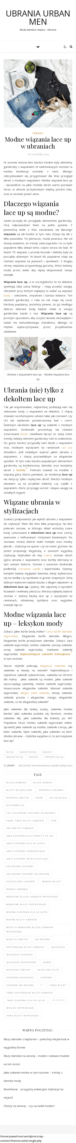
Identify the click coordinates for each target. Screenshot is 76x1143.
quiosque (58, 947)
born (39, 797)
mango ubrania (17, 889)
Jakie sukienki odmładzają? (26, 851)
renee (47, 962)
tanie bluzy (57, 985)
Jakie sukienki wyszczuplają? (27, 858)
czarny (48, 555)
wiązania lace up (14, 756)
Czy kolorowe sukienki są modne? (31, 813)
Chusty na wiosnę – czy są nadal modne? (29, 1106)
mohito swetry (17, 939)
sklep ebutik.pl (48, 969)
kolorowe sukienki (20, 866)
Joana (11, 765)
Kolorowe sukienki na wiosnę (27, 874)
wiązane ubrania (28, 751)
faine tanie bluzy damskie (25, 820)
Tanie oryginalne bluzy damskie (29, 992)
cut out (67, 447)
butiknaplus (15, 805)
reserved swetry (18, 969)
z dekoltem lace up (53, 756)
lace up (10, 751)
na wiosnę (42, 939)
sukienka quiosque (20, 977)
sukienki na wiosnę (20, 985)
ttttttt (58, 1000)
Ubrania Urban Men (38, 17)
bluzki (23, 434)
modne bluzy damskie (21, 919)
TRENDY (38, 133)
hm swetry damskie (20, 828)
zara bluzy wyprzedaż (22, 1015)
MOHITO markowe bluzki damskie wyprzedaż (30, 929)
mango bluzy (51, 881)
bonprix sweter (17, 797)
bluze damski (42, 782)
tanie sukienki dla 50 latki (25, 1000)
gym (54, 820)
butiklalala (58, 797)
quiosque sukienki (19, 954)
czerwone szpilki (29, 569)
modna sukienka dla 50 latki (27, 912)
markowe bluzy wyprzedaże (26, 904)
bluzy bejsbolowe (19, 790)
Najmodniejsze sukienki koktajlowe (45, 654)
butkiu (20, 470)
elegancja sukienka (52, 666)
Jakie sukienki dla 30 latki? (26, 843)
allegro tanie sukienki (34, 693)
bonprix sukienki (51, 790)
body (7, 295)
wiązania (46, 751)
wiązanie (33, 756)
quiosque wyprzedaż (21, 962)
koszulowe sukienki (20, 881)
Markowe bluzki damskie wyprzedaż (32, 896)
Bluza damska (16, 782)
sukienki (47, 977)
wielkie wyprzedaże (20, 1007)
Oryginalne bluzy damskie (25, 947)
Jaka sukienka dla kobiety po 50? (30, 835)
